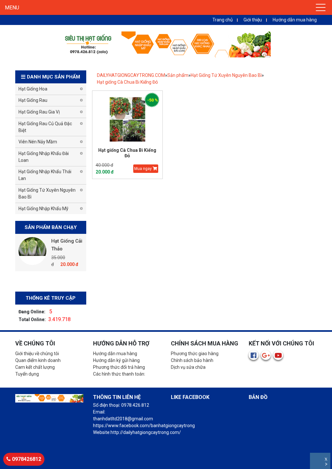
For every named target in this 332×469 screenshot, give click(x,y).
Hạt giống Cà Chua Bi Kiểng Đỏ (127, 82)
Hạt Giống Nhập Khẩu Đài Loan (43, 157)
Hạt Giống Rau (32, 100)
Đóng (327, 460)
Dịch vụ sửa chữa (188, 367)
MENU (12, 8)
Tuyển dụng (27, 374)
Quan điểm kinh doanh (38, 360)
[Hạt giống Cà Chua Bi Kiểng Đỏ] (127, 119)
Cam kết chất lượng (35, 367)
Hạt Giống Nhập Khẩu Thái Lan (44, 175)
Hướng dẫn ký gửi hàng (116, 360)
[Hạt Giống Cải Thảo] (32, 251)
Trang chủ (222, 19)
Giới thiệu (252, 19)
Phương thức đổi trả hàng (119, 367)
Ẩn (327, 465)
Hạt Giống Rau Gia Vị (39, 111)
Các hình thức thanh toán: (119, 374)
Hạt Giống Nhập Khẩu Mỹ (43, 208)
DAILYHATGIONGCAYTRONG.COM (131, 75)
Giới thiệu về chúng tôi (37, 353)
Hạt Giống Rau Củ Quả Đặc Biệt (45, 127)
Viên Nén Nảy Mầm (37, 141)
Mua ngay (143, 168)
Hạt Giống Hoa (32, 88)
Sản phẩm (177, 75)
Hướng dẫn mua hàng (295, 19)
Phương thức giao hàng (195, 353)
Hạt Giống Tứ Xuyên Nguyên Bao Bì (226, 75)
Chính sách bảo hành (192, 360)
